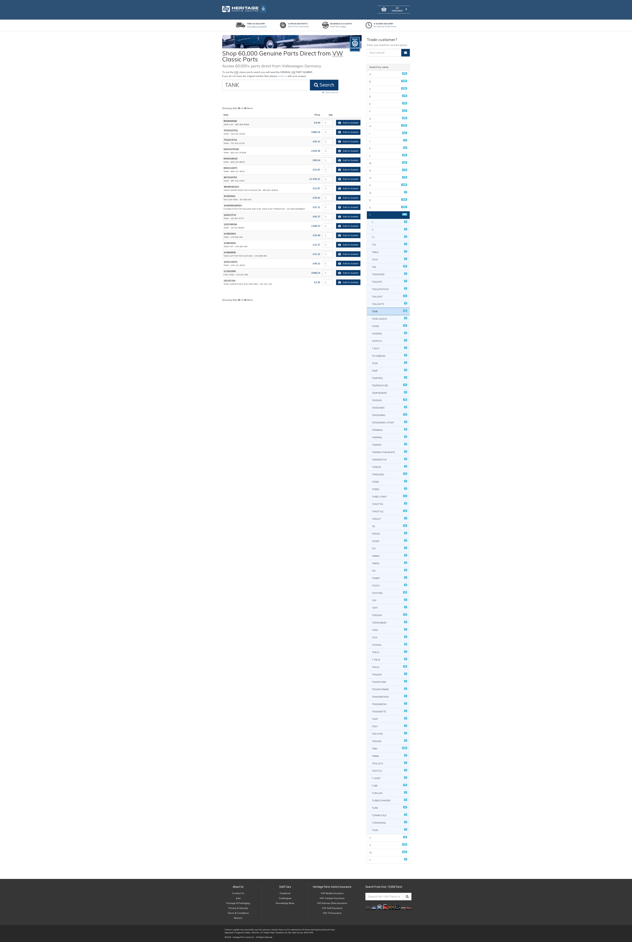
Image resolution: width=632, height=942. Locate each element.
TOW (389, 637)
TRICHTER (389, 733)
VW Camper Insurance (332, 898)
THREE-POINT (389, 496)
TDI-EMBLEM (389, 355)
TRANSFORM (389, 681)
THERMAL (389, 437)
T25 (389, 244)
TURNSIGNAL (389, 822)
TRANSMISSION (389, 696)
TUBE (389, 785)
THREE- (389, 489)
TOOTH (389, 585)
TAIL (389, 266)
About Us (238, 886)
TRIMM (389, 756)
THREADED (389, 474)
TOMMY (389, 578)
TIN (389, 570)
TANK (389, 311)
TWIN (389, 830)
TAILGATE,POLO (389, 289)
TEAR (389, 363)
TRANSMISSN (389, 704)
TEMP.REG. (389, 378)
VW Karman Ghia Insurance (332, 903)
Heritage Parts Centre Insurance (332, 886)
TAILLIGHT (389, 296)
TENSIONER (389, 407)
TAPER (389, 326)
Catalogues (285, 898)
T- (389, 229)
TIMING (389, 563)
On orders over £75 (256, 26)
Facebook (285, 893)
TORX (389, 630)
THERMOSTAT (389, 459)
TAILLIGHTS (389, 303)
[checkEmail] (405, 52)
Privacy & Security (238, 908)
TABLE (389, 252)
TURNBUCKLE (389, 815)
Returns (238, 917)
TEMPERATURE (389, 385)
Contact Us (238, 893)
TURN (389, 807)
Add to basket (350, 122)
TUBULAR (389, 793)
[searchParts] (407, 896)
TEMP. (389, 370)
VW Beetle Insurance (332, 893)
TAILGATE (389, 281)
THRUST (389, 518)
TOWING (389, 644)
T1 (389, 237)
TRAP (389, 718)
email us (282, 76)
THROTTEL (389, 504)
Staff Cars (285, 886)
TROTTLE (389, 770)
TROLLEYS (389, 763)
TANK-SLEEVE (389, 318)
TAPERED (389, 333)
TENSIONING (389, 415)
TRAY (389, 726)
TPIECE (389, 652)
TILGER (389, 541)
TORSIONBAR (389, 622)
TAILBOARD (389, 274)
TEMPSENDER (389, 392)
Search (326, 85)
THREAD (389, 467)
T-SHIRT (389, 778)
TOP (389, 600)
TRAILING (389, 674)
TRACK (389, 667)
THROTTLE (389, 511)
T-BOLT (389, 348)
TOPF (389, 607)
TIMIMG (389, 555)
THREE (389, 481)
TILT (389, 548)
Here (343, 26)
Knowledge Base (285, 903)
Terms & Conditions (238, 913)
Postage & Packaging (238, 903)
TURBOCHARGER (389, 800)
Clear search (331, 92)
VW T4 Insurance (332, 913)
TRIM (389, 748)
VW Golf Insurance (332, 908)
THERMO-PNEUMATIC (389, 452)
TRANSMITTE (389, 711)
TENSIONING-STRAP (389, 422)
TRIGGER (389, 741)
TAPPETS (389, 341)
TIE (389, 526)
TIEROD (389, 533)
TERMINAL (389, 429)
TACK (389, 259)
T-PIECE (389, 659)
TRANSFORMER (389, 689)
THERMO (389, 444)
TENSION (389, 400)
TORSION (389, 615)
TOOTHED (389, 593)
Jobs (238, 898)
